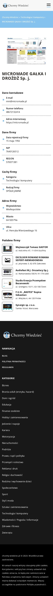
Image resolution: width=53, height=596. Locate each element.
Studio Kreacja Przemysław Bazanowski (31, 282)
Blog (4, 355)
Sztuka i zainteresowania (15, 507)
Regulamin (7, 367)
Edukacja (6, 404)
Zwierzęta (7, 532)
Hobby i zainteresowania (15, 417)
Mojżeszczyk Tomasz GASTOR (32, 247)
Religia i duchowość (12, 475)
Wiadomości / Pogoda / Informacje (20, 519)
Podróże (6, 449)
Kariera (6, 430)
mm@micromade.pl (16, 101)
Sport (5, 494)
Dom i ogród (8, 398)
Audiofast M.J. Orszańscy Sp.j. (32, 270)
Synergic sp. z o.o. (25, 305)
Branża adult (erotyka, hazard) (18, 391)
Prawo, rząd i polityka (13, 455)
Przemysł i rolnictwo (12, 462)
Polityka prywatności (14, 361)
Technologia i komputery (19, 180)
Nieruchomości (10, 443)
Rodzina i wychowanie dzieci (17, 481)
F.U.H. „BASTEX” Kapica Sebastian (28, 293)
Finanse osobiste (11, 411)
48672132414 (13, 112)
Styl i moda (8, 500)
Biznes (5, 385)
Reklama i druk (10, 468)
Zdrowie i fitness (10, 526)
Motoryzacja (8, 436)
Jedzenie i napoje (11, 423)
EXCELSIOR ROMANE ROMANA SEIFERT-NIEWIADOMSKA (32, 259)
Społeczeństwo (10, 487)
